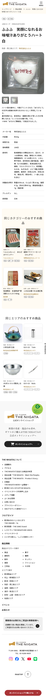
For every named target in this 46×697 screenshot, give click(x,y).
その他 (27, 566)
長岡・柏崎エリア (11, 588)
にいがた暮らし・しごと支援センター (19, 537)
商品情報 (6, 543)
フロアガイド (8, 515)
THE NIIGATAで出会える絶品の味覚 (18, 471)
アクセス (7, 468)
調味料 (7, 556)
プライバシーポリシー (13, 505)
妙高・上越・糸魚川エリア (14, 595)
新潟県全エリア (10, 574)
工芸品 (7, 566)
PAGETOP (19, 674)
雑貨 (6, 562)
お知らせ (6, 609)
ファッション (30, 562)
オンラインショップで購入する (21, 693)
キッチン (28, 559)
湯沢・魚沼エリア (11, 591)
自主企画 (22, 475)
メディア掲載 (9, 495)
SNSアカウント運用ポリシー (15, 509)
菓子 (26, 552)
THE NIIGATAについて (12, 459)
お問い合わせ (9, 502)
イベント (6, 604)
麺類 (26, 556)
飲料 (6, 559)
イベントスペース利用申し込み (16, 491)
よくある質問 (9, 498)
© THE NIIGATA (45, 348)
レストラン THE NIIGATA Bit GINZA (18, 530)
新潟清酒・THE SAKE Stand (15, 526)
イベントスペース (11, 533)
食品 (6, 552)
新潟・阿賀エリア (11, 581)
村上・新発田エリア (12, 577)
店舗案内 (7, 464)
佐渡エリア (8, 598)
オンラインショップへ (24, 444)
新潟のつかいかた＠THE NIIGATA (17, 488)
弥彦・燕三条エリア (12, 584)
